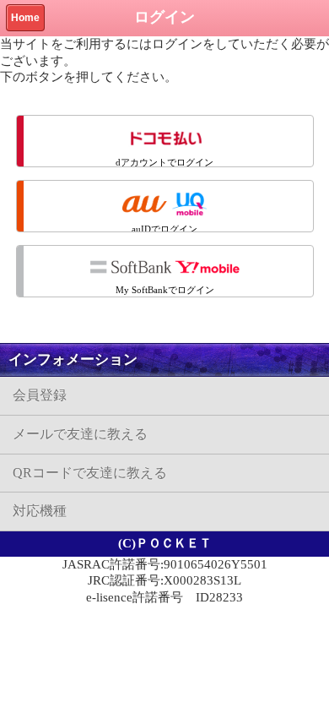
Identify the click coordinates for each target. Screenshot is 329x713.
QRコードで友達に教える (90, 472)
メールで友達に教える (80, 434)
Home (25, 18)
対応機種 (40, 510)
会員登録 (40, 395)
